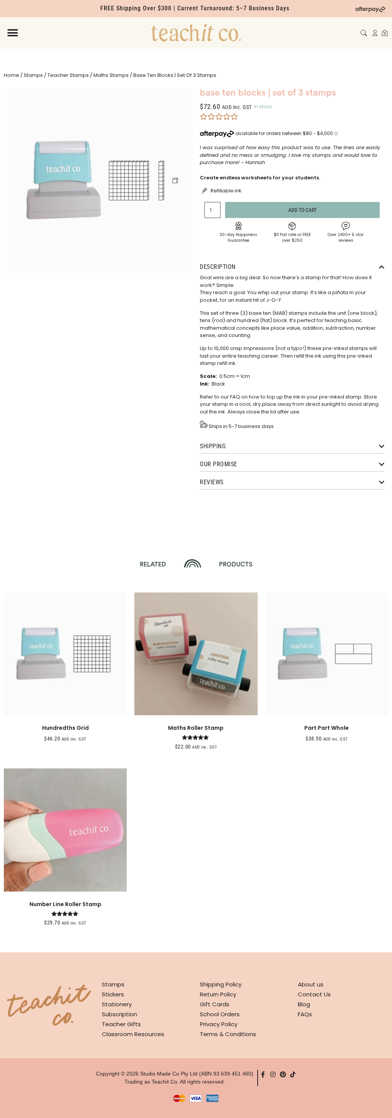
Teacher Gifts (121, 1024)
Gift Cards (214, 1004)
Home (11, 75)
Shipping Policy (221, 984)
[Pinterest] (283, 1074)
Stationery (117, 1004)
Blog (304, 1004)
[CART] (384, 32)
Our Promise (218, 464)
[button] (12, 33)
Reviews (212, 482)
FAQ (235, 396)
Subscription (119, 1014)
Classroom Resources (133, 1034)
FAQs (305, 1014)
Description (218, 266)
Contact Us (314, 994)
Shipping (212, 446)
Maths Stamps (111, 75)
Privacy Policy (218, 1024)
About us (310, 984)
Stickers (113, 994)
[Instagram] (273, 1074)
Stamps (33, 75)
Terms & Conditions (228, 1034)
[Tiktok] (293, 1074)
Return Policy (218, 994)
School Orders (220, 1014)
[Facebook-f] (263, 1074)
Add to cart (302, 210)
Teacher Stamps (68, 75)
